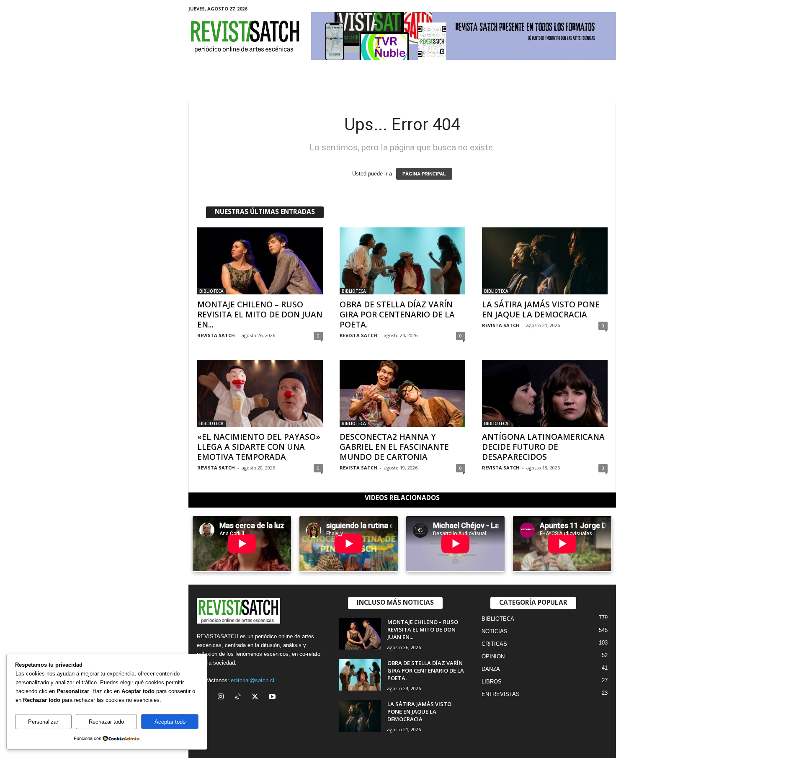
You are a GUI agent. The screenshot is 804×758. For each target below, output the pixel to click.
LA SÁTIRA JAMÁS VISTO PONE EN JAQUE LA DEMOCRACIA (541, 309)
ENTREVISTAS (501, 694)
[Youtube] (273, 697)
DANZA (491, 669)
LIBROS (492, 681)
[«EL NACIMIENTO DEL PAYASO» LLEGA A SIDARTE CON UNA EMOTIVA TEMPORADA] (260, 393)
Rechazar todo (106, 722)
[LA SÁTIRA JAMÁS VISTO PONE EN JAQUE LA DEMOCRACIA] (545, 260)
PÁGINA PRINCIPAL (424, 173)
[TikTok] (239, 697)
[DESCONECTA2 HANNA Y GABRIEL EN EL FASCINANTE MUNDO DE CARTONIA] (402, 393)
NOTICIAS (495, 631)
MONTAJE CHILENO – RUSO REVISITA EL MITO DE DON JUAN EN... (259, 314)
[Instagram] (222, 697)
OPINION (493, 656)
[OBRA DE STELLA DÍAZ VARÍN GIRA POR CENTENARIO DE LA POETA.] (402, 260)
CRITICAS (494, 644)
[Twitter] (256, 697)
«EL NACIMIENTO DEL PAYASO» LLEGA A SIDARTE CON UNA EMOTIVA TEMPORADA (258, 446)
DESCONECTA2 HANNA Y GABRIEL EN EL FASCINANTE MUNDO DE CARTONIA (394, 446)
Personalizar (43, 722)
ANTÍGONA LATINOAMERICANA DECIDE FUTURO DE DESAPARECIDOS (543, 446)
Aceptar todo (170, 722)
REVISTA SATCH (216, 335)
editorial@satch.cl (252, 680)
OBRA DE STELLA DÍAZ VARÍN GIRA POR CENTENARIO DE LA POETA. (397, 314)
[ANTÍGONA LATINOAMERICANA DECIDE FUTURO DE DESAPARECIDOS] (545, 393)
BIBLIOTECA (211, 291)
